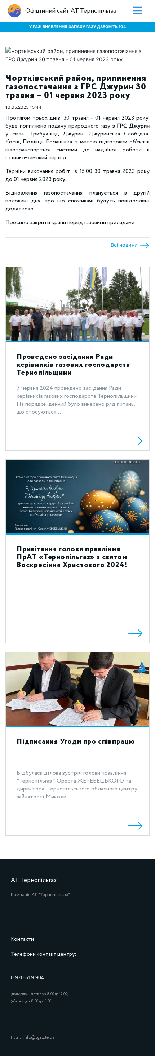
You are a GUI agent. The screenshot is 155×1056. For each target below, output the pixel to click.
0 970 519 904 (27, 977)
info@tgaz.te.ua (38, 1037)
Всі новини (125, 245)
